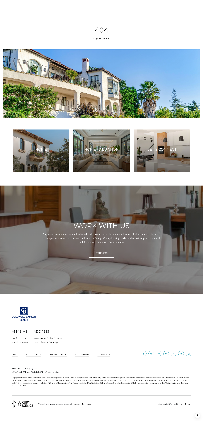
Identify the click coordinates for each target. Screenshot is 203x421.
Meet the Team (33, 354)
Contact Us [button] (102, 253)
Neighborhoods (58, 354)
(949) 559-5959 (19, 337)
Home (15, 354)
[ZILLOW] (188, 353)
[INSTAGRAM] (151, 353)
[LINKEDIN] (166, 353)
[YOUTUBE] (158, 353)
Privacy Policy (184, 403)
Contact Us (103, 355)
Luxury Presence (82, 403)
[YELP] (181, 353)
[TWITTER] (173, 353)
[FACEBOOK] (144, 353)
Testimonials (82, 354)
